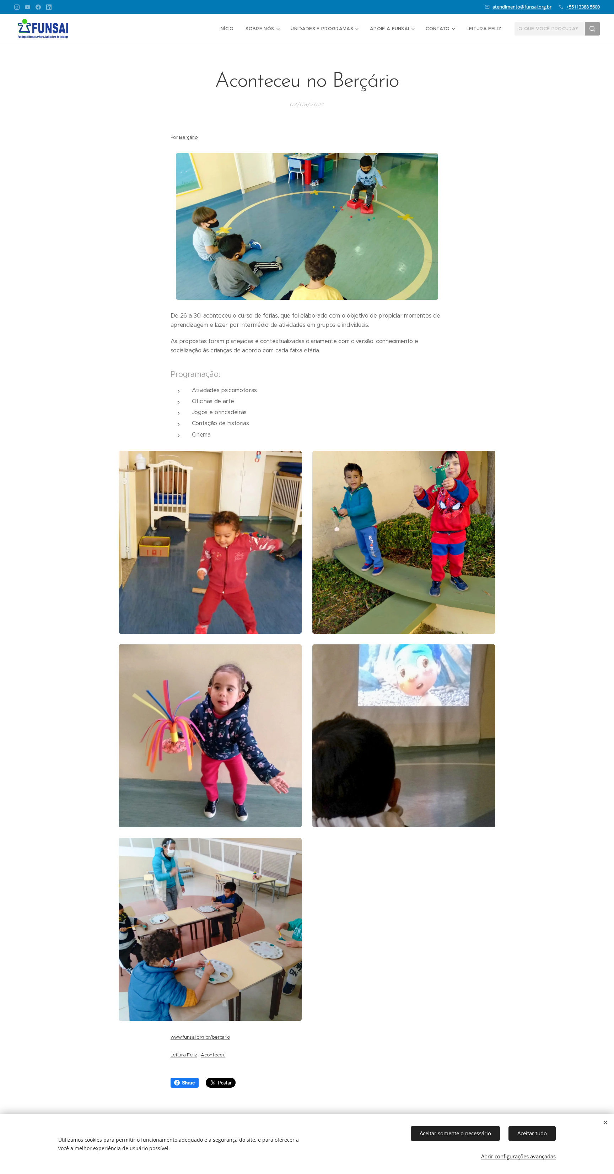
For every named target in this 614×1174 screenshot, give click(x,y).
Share (188, 1083)
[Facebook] (38, 7)
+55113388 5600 (583, 7)
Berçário (188, 137)
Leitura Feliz (184, 1055)
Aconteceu (213, 1055)
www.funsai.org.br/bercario (200, 1037)
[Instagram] (16, 7)
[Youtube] (27, 7)
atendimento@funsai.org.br (521, 7)
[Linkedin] (48, 7)
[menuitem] (227, 29)
